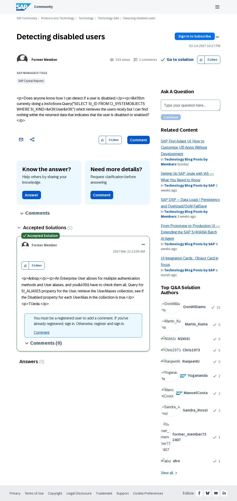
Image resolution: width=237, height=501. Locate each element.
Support (122, 493)
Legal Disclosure (79, 493)
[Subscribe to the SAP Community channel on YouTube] (216, 493)
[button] (201, 60)
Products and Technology (57, 18)
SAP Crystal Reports (31, 81)
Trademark (104, 493)
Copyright (55, 493)
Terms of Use (34, 493)
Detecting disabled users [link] (139, 18)
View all (167, 473)
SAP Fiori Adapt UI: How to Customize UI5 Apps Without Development (184, 147)
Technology (86, 18)
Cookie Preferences (148, 493)
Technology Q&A (108, 18)
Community (43, 7)
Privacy (15, 493)
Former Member (44, 60)
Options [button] (217, 37)
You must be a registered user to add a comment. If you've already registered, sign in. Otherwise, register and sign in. (81, 321)
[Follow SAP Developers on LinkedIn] (224, 493)
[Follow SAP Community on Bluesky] (207, 493)
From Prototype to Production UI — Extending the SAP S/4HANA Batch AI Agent (190, 232)
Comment (138, 140)
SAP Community (27, 18)
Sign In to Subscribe (194, 36)
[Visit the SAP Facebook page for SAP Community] (199, 493)
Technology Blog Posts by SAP (189, 185)
